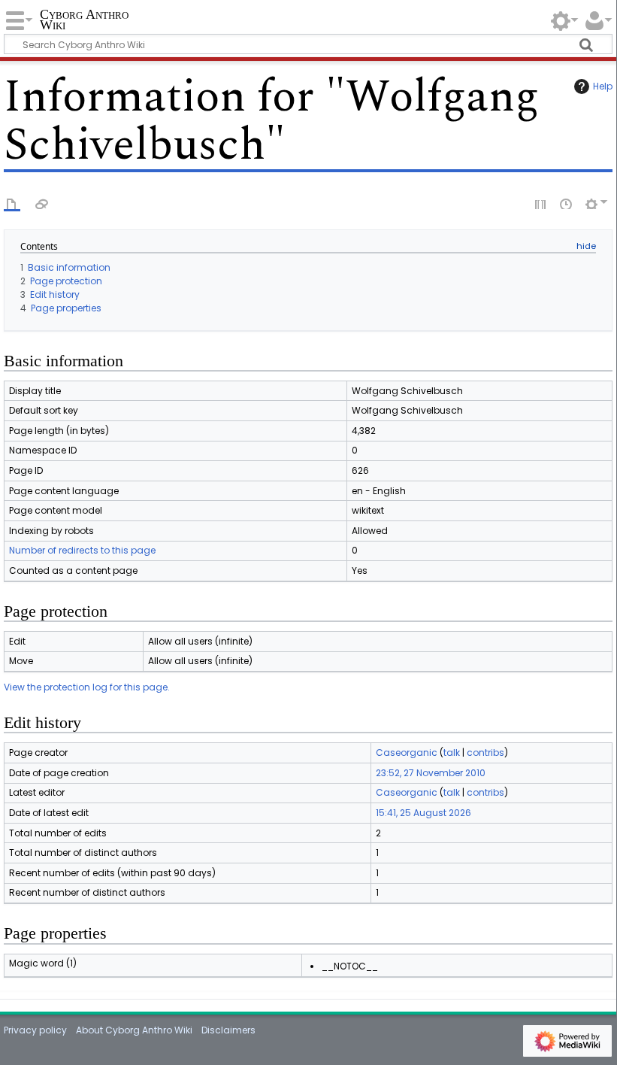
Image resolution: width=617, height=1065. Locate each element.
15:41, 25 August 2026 (423, 812)
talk (451, 752)
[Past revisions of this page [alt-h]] (566, 203)
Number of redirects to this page (82, 550)
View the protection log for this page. (87, 687)
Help (602, 86)
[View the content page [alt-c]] (12, 203)
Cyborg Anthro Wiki (84, 20)
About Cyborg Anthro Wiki (134, 1030)
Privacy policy (35, 1030)
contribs (485, 752)
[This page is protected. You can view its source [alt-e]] (541, 203)
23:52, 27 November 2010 (430, 772)
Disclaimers (228, 1030)
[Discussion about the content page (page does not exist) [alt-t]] (42, 203)
